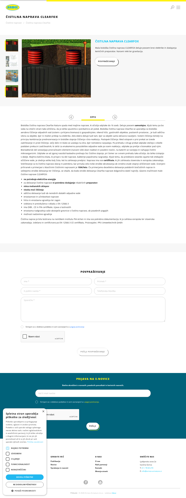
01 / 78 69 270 (147, 468)
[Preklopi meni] (178, 7)
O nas (97, 461)
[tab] (93, 117)
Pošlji (92, 426)
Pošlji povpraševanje (93, 351)
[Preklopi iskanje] (172, 7)
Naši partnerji (101, 464)
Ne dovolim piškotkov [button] (24, 484)
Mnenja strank (101, 471)
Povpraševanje (106, 61)
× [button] (43, 411)
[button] (25, 490)
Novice (54, 464)
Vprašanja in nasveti (59, 468)
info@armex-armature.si (152, 471)
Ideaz (114, 493)
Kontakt (98, 468)
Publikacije (55, 461)
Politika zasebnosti (35, 442)
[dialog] (24, 451)
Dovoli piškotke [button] (24, 477)
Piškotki (73, 493)
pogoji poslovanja (77, 327)
